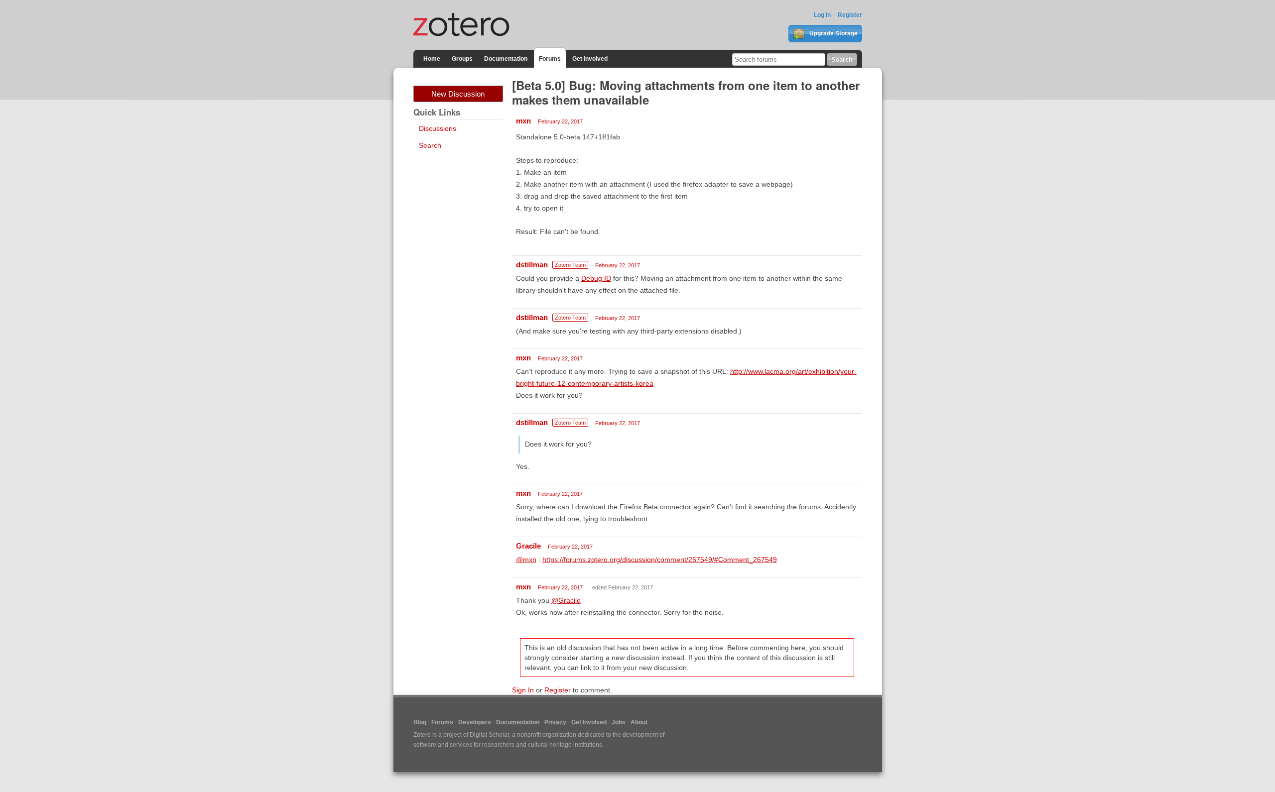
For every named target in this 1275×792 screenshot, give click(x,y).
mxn (523, 120)
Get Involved (590, 58)
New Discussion (458, 94)
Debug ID (596, 278)
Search (430, 145)
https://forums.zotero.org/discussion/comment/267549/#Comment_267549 (659, 560)
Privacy (555, 722)
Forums (550, 58)
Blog (419, 722)
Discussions (437, 128)
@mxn (526, 560)
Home (431, 58)
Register (850, 14)
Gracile (528, 546)
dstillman (532, 264)
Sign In (523, 690)
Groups (462, 58)
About (639, 722)
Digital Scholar (489, 734)
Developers (474, 722)
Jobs (619, 722)
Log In (822, 14)
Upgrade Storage (833, 33)
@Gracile (566, 600)
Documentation (505, 58)
